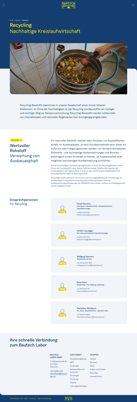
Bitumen (93, 362)
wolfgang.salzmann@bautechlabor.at (89, 265)
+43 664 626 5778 (83, 289)
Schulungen (74, 375)
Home (11, 20)
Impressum (32, 398)
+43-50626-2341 (56, 371)
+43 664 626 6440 (83, 212)
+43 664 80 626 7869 (84, 263)
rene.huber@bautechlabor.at (86, 291)
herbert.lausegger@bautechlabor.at (89, 239)
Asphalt (93, 359)
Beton (92, 366)
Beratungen (74, 366)
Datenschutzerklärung (44, 398)
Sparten (17, 20)
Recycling (93, 373)
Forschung (74, 379)
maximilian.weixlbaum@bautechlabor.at (90, 317)
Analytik (73, 382)
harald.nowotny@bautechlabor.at (88, 215)
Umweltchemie (96, 376)
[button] (4, 5)
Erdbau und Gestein (97, 369)
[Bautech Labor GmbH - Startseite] (68, 5)
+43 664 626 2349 (83, 237)
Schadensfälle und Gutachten (77, 370)
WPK (72, 362)
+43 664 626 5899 (83, 315)
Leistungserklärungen (78, 386)
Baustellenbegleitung (78, 359)
